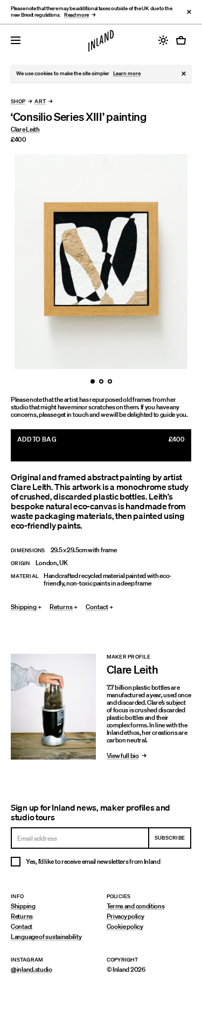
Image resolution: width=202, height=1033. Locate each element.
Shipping (23, 906)
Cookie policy (125, 926)
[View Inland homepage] (101, 41)
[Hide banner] (189, 12)
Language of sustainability (46, 936)
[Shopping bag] (182, 40)
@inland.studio (31, 969)
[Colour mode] (163, 40)
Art (40, 101)
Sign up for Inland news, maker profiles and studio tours (90, 812)
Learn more (127, 73)
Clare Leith (25, 129)
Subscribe (170, 838)
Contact (21, 926)
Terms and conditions (136, 906)
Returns (22, 916)
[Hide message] (183, 74)
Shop (18, 101)
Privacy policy (125, 916)
